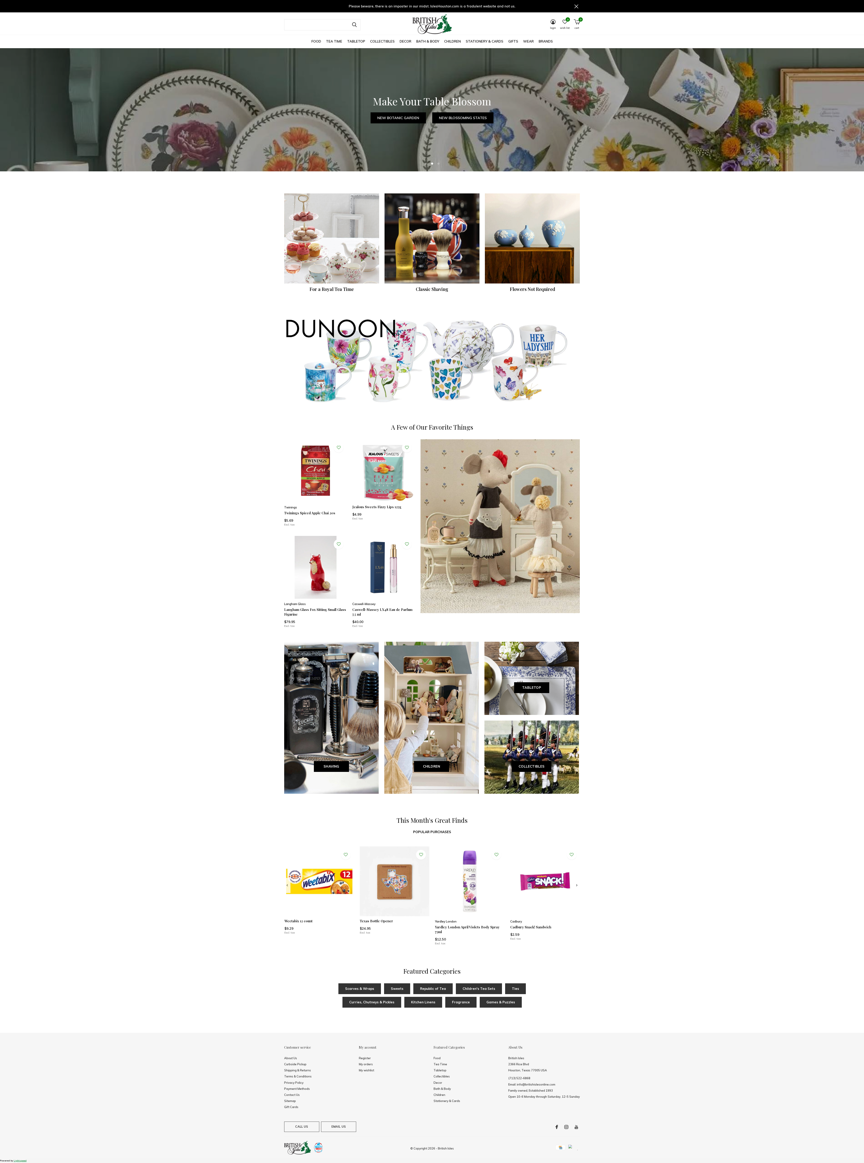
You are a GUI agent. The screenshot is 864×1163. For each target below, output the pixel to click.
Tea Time (334, 41)
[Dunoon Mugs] (432, 362)
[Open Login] (339, 448)
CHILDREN (431, 766)
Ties (515, 988)
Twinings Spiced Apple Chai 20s (309, 513)
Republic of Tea (433, 988)
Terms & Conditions (298, 1076)
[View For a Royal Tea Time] (331, 238)
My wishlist (366, 1070)
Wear (528, 41)
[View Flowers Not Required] (532, 238)
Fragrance (461, 1002)
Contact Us (292, 1095)
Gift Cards (291, 1107)
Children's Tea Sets (479, 988)
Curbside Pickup (295, 1064)
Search (354, 24)
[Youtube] (576, 1127)
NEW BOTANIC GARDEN (398, 118)
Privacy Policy (294, 1082)
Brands (546, 41)
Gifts (513, 41)
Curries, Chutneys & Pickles (371, 1002)
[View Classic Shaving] (432, 238)
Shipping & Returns (297, 1070)
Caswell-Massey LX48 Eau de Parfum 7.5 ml (382, 612)
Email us (338, 1126)
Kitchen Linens (423, 1002)
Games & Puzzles (500, 1002)
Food (316, 41)
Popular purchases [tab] (432, 832)
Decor (405, 41)
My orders (366, 1064)
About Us (290, 1058)
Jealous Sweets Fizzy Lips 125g (376, 507)
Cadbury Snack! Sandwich (530, 927)
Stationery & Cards (484, 41)
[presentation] (287, 885)
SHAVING (331, 766)
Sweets (397, 988)
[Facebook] (557, 1127)
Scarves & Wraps (359, 988)
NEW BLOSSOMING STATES (463, 118)
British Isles (446, 1148)
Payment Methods (297, 1088)
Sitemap (290, 1101)
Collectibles (382, 41)
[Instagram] (566, 1127)
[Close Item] (576, 6)
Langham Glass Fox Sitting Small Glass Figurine (315, 612)
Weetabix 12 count (298, 921)
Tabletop (356, 41)
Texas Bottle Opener (376, 921)
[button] (426, 163)
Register (365, 1058)
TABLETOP (531, 687)
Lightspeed (20, 1160)
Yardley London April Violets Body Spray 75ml (467, 929)
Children (452, 41)
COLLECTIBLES (531, 766)
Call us (301, 1126)
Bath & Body (427, 41)
